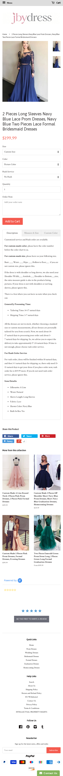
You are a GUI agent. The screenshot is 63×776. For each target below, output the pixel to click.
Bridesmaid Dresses (31, 656)
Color (4, 159)
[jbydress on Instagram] (35, 727)
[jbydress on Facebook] (20, 727)
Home (4, 34)
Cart (58, 2)
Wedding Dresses (31, 652)
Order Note (7, 196)
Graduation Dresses (31, 664)
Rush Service (8, 171)
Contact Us (31, 701)
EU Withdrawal (31, 697)
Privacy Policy (31, 704)
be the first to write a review (31, 619)
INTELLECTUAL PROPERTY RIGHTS (31, 712)
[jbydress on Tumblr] (42, 727)
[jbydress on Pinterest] (28, 727)
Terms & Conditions (31, 708)
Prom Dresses (31, 649)
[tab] (12, 233)
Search (31, 682)
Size (4, 146)
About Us (31, 686)
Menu (9, 2)
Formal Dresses (31, 660)
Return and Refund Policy (31, 693)
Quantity (6, 184)
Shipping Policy (31, 689)
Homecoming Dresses (31, 668)
